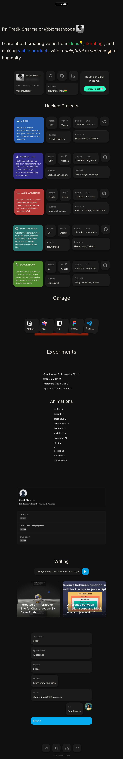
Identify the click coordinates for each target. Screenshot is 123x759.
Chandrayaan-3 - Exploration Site (60, 374)
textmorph (59, 438)
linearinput (59, 419)
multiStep (58, 433)
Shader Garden (50, 379)
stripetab (58, 455)
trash (56, 443)
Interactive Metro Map (54, 383)
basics (57, 409)
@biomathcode (59, 29)
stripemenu (59, 460)
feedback (58, 428)
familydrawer (60, 423)
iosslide (57, 451)
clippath (58, 414)
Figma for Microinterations (56, 388)
